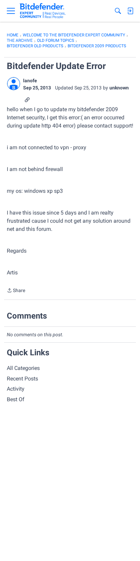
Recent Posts (22, 378)
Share (16, 291)
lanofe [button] (30, 80)
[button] (13, 83)
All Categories (23, 368)
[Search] (118, 11)
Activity (15, 389)
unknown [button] (119, 87)
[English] (42, 11)
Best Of (15, 399)
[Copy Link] (27, 99)
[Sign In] (130, 11)
